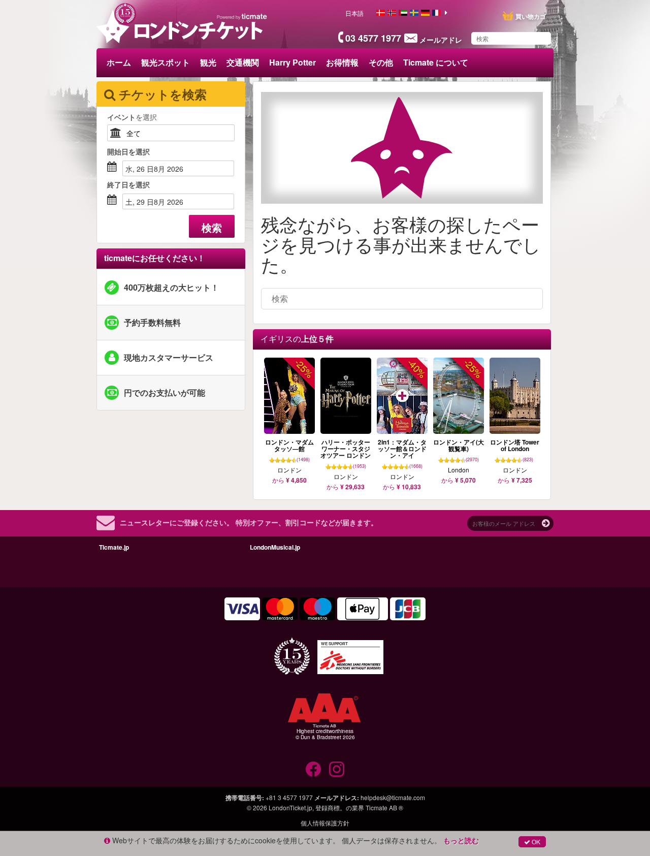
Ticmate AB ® (384, 807)
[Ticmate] (242, 16)
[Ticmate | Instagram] (336, 769)
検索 (212, 227)
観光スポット (165, 62)
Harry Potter (292, 62)
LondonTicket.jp (290, 807)
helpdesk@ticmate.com (393, 797)
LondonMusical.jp (275, 547)
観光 (208, 62)
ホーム (119, 62)
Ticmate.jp (114, 547)
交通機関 (242, 62)
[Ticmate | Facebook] (313, 769)
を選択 (132, 117)
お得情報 (342, 62)
